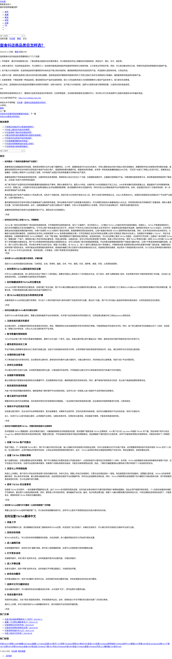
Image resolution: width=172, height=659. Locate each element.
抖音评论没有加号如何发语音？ (20, 138)
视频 (6, 20)
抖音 (5, 644)
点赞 (15, 647)
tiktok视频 (74, 644)
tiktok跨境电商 (111, 644)
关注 (150, 644)
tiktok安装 (25, 647)
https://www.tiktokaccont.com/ (29, 98)
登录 (91, 644)
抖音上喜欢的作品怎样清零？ (19, 130)
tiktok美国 (86, 647)
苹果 (142, 644)
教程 (6, 17)
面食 (2, 108)
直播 (6, 15)
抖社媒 (3, 2)
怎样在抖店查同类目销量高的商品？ (15, 114)
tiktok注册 (160, 644)
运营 (6, 23)
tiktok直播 (34, 644)
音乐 (117, 647)
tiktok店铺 (47, 644)
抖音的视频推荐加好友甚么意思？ (21, 144)
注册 (8, 647)
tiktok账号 (125, 644)
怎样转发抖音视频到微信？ (18, 147)
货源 (64, 644)
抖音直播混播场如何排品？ (18, 141)
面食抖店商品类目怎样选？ (22, 45)
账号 (56, 644)
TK (6, 25)
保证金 (36, 647)
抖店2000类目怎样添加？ (10, 117)
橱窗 (135, 644)
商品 (76, 647)
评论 (57, 647)
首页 (6, 12)
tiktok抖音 (67, 647)
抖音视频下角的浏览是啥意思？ (20, 132)
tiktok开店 (98, 647)
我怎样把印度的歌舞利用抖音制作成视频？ (24, 135)
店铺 (99, 644)
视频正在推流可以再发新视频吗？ (21, 127)
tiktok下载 (47, 647)
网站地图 (21, 651)
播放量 (109, 647)
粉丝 (84, 644)
